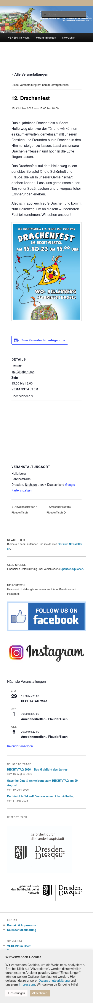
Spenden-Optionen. (72, 569)
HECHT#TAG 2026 (34, 701)
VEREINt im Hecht (18, 37)
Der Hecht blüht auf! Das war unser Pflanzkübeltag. (41, 796)
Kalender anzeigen (20, 746)
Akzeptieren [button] (39, 993)
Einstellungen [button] (16, 993)
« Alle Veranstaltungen (29, 74)
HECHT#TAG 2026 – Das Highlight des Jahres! (37, 769)
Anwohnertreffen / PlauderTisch (44, 719)
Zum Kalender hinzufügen (40, 340)
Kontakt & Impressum (21, 925)
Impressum (27, 984)
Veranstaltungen (46, 37)
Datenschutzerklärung (21, 930)
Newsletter (68, 37)
